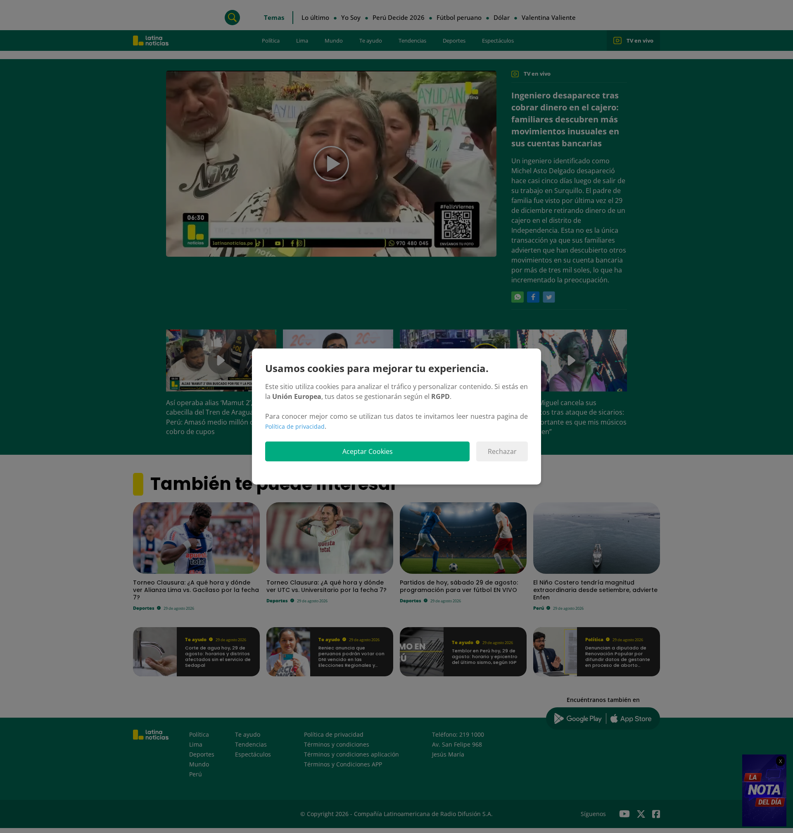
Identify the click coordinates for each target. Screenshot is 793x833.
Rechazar (502, 451)
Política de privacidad (295, 426)
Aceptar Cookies (367, 451)
